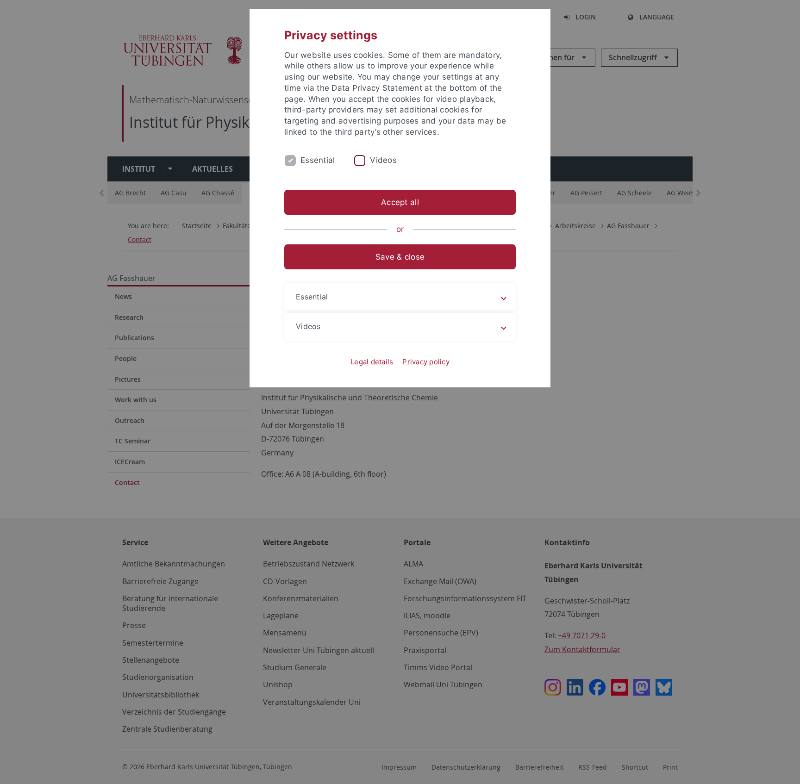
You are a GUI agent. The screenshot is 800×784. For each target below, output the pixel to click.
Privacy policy (426, 361)
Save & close (400, 256)
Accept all (400, 202)
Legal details (371, 361)
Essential (317, 160)
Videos (383, 160)
